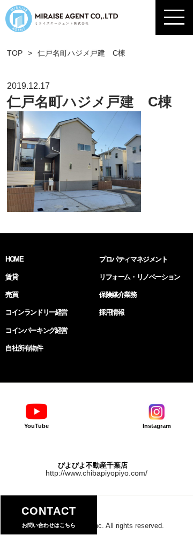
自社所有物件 (24, 348)
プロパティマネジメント (133, 259)
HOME (14, 259)
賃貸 (11, 277)
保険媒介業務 (118, 295)
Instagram (157, 426)
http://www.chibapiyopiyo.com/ (96, 473)
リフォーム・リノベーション (139, 277)
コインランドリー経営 (36, 312)
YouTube (36, 426)
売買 (11, 295)
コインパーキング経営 (36, 330)
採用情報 (111, 312)
